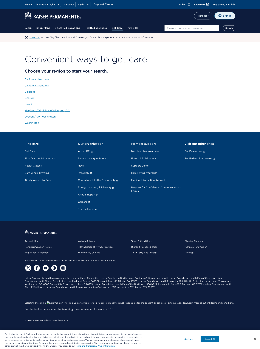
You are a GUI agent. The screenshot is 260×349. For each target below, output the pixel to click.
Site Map (188, 252)
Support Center (103, 4)
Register (203, 15)
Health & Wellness (96, 28)
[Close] (255, 339)
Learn (28, 28)
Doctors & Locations (67, 28)
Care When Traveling (37, 172)
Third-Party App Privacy (143, 252)
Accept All (210, 339)
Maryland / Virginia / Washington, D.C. (47, 110)
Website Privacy (86, 241)
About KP (84, 151)
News (81, 165)
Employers (199, 4)
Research (83, 172)
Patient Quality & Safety (92, 158)
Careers (82, 201)
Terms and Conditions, (86, 346)
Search (229, 28)
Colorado (30, 91)
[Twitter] (28, 268)
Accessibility (31, 241)
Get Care (117, 28)
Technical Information (195, 247)
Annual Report (86, 194)
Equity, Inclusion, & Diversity (94, 187)
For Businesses (193, 151)
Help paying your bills (224, 4)
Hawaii (28, 104)
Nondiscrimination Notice (38, 247)
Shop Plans (43, 28)
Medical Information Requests (148, 180)
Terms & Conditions (141, 241)
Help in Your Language (36, 252)
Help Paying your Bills (144, 172)
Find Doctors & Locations (40, 158)
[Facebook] (36, 268)
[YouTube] (45, 268)
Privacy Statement (106, 346)
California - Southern (37, 85)
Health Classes (33, 165)
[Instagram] (63, 268)
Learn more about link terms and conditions (210, 303)
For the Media (86, 209)
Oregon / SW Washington (40, 116)
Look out (34, 37)
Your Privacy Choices (89, 252)
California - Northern (37, 79)
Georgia (29, 98)
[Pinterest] (54, 268)
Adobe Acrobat (62, 309)
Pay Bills (132, 28)
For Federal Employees (198, 158)
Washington (32, 122)
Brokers (182, 4)
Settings (188, 339)
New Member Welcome (145, 151)
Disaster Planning (193, 241)
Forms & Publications (143, 158)
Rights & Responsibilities (144, 247)
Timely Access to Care (38, 180)
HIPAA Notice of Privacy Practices (95, 247)
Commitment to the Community (96, 180)
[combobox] (191, 28)
